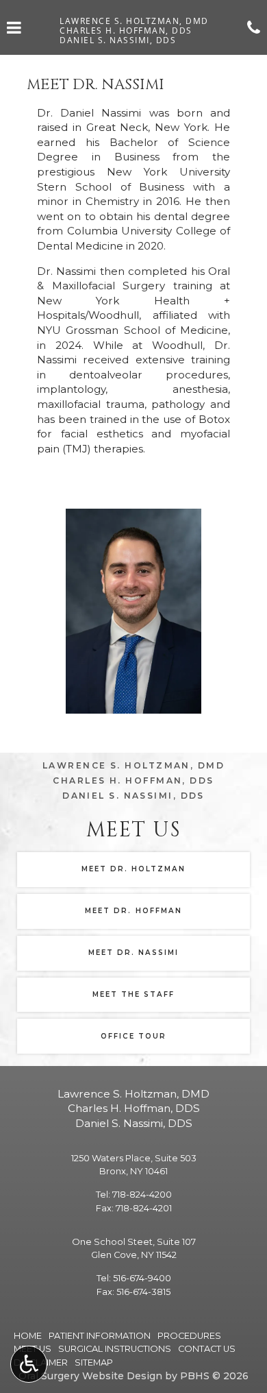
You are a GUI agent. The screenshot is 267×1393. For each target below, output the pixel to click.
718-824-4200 (142, 1194)
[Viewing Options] (28, 1364)
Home (28, 1336)
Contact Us (207, 1349)
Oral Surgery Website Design (90, 1376)
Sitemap (94, 1362)
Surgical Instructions (114, 1349)
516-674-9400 (142, 1278)
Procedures (189, 1336)
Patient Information (100, 1336)
